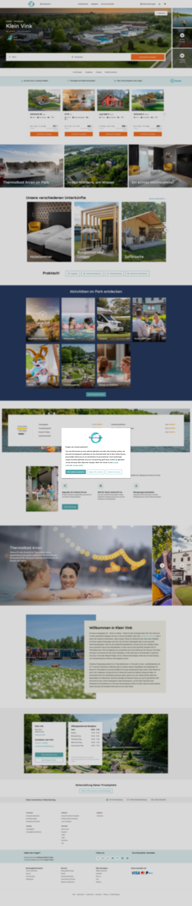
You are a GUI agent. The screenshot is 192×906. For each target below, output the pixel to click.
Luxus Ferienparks (66, 821)
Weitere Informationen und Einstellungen (96, 791)
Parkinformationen (93, 274)
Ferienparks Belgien (31, 818)
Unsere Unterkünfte (156, 199)
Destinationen (83, 4)
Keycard (28, 873)
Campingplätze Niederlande (33, 832)
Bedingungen (29, 879)
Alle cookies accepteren (75, 472)
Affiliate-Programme (101, 871)
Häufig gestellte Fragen (67, 871)
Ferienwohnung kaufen (67, 876)
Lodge (63, 837)
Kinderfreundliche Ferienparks (69, 818)
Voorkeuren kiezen (113, 472)
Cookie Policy (90, 894)
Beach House (65, 829)
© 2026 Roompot (115, 894)
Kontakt (63, 873)
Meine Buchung (116, 274)
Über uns (98, 876)
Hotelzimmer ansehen (142, 182)
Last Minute (100, 816)
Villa (62, 843)
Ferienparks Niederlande (32, 816)
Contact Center (49, 860)
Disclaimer (99, 894)
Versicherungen (30, 876)
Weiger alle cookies (95, 472)
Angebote (94, 4)
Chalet (63, 835)
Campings (29, 826)
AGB (74, 894)
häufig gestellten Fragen (45, 857)
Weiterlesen (10, 182)
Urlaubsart (64, 813)
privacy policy (78, 465)
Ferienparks (29, 813)
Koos (97, 879)
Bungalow (64, 832)
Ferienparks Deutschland (33, 821)
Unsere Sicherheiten (31, 871)
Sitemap (106, 894)
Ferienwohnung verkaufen (68, 879)
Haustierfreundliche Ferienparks (70, 816)
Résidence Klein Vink (148, 636)
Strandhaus (64, 840)
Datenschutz (80, 894)
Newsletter (99, 873)
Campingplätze (30, 829)
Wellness (98, 882)
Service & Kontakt (107, 4)
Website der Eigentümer (67, 882)
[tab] (76, 566)
